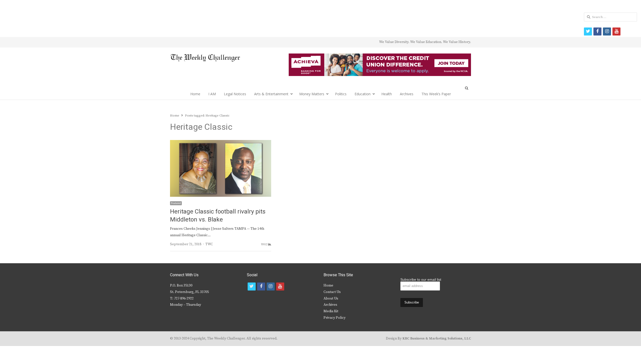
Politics (341, 94)
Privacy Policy (335, 318)
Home (195, 94)
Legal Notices (235, 94)
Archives (406, 94)
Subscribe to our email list (420, 280)
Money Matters (311, 94)
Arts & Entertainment (271, 94)
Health (386, 94)
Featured (176, 203)
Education (363, 94)
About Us (331, 298)
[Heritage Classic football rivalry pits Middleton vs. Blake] (220, 143)
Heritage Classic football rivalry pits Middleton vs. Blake (217, 215)
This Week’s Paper (436, 94)
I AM (212, 94)
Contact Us (332, 292)
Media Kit (331, 311)
